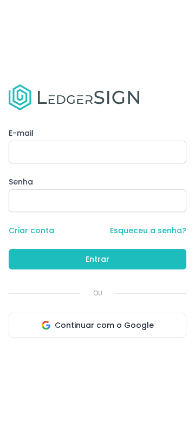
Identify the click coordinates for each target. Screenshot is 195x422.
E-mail (21, 133)
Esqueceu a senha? (148, 230)
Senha (21, 181)
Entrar (97, 259)
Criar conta (31, 230)
